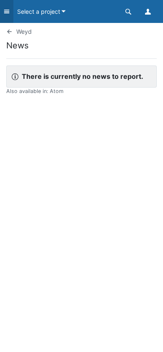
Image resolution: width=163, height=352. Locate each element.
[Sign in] (150, 11)
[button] (128, 11)
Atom (57, 91)
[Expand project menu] (6, 11)
